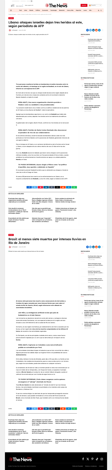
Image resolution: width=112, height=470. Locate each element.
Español (93, 5)
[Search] (99, 10)
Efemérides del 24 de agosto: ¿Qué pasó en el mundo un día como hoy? (66, 219)
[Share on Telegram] (99, 30)
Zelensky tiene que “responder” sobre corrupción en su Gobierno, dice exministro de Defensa (42, 219)
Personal (15, 30)
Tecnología (53, 10)
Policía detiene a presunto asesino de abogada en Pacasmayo (92, 107)
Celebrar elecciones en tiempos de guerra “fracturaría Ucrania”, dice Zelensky (65, 210)
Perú (20, 10)
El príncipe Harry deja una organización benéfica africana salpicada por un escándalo (18, 200)
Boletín (84, 5)
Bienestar (62, 10)
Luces (85, 10)
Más (90, 10)
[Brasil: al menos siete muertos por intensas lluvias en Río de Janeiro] (42, 273)
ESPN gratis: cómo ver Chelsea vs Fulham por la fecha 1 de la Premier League (96, 70)
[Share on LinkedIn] (93, 30)
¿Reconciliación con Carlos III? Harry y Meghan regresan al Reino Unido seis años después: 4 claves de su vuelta (42, 201)
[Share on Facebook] (87, 30)
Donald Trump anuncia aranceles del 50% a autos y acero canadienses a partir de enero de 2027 (95, 55)
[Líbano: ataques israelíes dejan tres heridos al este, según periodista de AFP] (42, 56)
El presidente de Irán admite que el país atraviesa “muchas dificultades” (18, 219)
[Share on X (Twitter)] (90, 30)
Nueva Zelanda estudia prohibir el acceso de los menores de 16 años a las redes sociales (92, 96)
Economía (45, 10)
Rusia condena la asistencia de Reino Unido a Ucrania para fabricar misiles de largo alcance (65, 200)
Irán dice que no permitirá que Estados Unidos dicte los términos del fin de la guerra (42, 210)
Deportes (78, 10)
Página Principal (12, 14)
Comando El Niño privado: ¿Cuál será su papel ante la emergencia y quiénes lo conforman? (95, 62)
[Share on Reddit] (96, 30)
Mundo (31, 10)
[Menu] (11, 10)
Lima (25, 10)
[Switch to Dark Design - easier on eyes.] (101, 10)
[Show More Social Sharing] (102, 30)
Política (38, 10)
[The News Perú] (56, 5)
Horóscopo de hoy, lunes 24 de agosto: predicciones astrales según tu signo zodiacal (93, 85)
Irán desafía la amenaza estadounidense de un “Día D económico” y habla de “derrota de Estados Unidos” (18, 211)
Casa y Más (70, 10)
